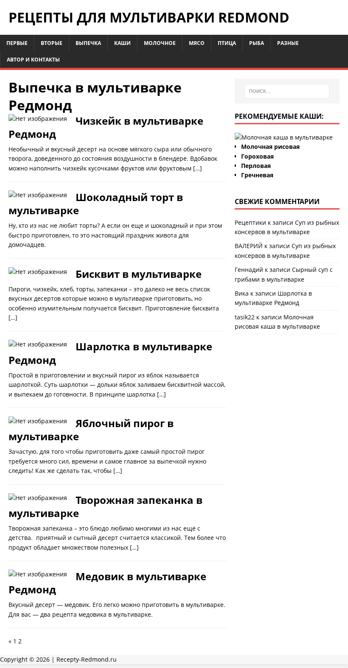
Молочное (160, 43)
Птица (227, 43)
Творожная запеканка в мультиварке (105, 506)
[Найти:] (287, 91)
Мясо (197, 43)
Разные (288, 43)
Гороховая (257, 156)
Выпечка (88, 43)
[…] (197, 168)
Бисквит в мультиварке (139, 274)
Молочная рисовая (270, 147)
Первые (17, 43)
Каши (122, 43)
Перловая (256, 166)
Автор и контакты (33, 59)
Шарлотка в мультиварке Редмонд (110, 352)
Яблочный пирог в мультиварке (91, 429)
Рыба (256, 43)
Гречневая (257, 175)
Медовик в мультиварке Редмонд (107, 582)
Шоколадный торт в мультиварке (95, 203)
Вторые (51, 43)
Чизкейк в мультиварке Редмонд (105, 127)
